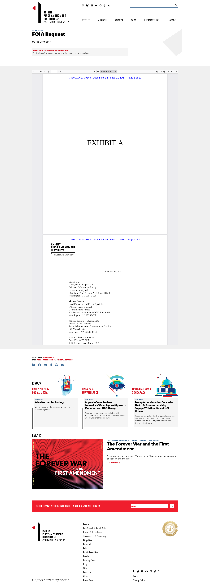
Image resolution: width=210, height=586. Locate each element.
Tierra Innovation (47, 580)
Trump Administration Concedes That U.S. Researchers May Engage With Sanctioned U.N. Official (154, 406)
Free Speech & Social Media (40, 390)
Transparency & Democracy (141, 390)
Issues (85, 19)
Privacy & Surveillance (90, 390)
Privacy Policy (139, 580)
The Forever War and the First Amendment (138, 446)
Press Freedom (49, 360)
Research (119, 19)
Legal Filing (37, 30)
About (172, 19)
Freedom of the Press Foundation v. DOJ (51, 50)
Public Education (151, 19)
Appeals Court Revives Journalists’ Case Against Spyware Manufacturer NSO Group (105, 405)
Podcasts (87, 572)
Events (86, 556)
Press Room (88, 580)
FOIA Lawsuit (49, 358)
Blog (85, 564)
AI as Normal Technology (50, 402)
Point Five (66, 579)
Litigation (102, 19)
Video (85, 568)
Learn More (113, 463)
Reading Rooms (89, 560)
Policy (133, 19)
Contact (136, 576)
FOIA (39, 360)
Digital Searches (66, 360)
